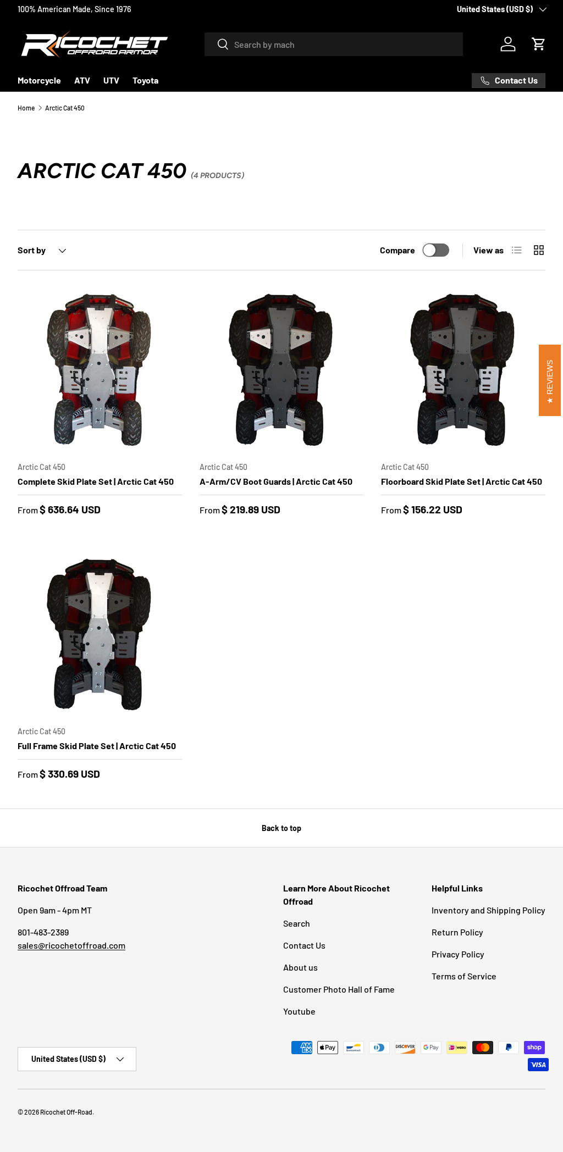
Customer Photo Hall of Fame (339, 989)
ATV (82, 80)
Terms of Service (464, 976)
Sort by (32, 250)
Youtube (299, 1011)
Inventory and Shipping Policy (488, 910)
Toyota (145, 80)
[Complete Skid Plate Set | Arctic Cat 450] (100, 370)
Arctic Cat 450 (65, 107)
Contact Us (304, 945)
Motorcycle (39, 80)
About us (300, 967)
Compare (397, 250)
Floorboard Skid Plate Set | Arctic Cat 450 (461, 481)
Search (296, 923)
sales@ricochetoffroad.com (71, 945)
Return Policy (457, 932)
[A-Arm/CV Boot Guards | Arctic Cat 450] (282, 370)
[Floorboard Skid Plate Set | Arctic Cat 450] (463, 370)
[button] (539, 44)
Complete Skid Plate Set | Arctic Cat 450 (96, 481)
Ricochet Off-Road (66, 1112)
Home (26, 107)
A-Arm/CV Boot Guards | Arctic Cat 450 (276, 481)
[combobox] (334, 44)
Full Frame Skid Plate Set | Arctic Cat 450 (97, 745)
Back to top (281, 828)
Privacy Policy (458, 954)
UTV (111, 80)
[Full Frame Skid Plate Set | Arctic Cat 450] (100, 635)
